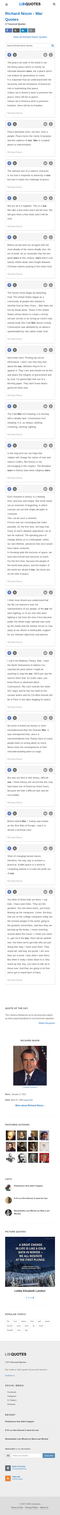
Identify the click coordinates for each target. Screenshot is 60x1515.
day (26, 1330)
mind (19, 1326)
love (15, 1321)
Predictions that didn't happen (28, 1186)
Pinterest (11, 1404)
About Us (44, 1507)
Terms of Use (17, 1507)
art (34, 1326)
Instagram (11, 1396)
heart (41, 1326)
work (26, 1326)
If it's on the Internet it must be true (31, 1198)
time (32, 1321)
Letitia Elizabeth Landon (30, 1290)
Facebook (11, 1392)
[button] (54, 4)
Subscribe (48, 1455)
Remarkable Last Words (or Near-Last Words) (26, 1439)
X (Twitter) (11, 1400)
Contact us (10, 1375)
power (47, 1321)
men (19, 1330)
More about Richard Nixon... (30, 1105)
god (39, 1321)
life (8, 1321)
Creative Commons (30, 1087)
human (9, 1326)
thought (10, 1330)
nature (23, 1321)
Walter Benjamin (47, 1023)
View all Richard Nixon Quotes (30, 37)
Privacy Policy (32, 1507)
